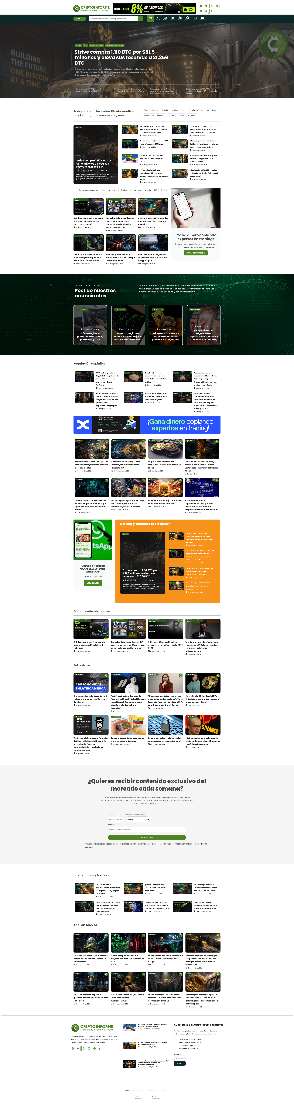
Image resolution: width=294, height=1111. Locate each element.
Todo (146, 110)
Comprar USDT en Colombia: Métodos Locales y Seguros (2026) (152, 158)
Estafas (124, 190)
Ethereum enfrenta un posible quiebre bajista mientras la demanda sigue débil (91, 998)
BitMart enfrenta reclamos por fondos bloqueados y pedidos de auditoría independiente (88, 257)
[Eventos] (180, 17)
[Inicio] (150, 17)
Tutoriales (192, 115)
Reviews (181, 115)
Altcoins (165, 110)
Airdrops (155, 110)
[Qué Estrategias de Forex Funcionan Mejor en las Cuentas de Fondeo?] (128, 325)
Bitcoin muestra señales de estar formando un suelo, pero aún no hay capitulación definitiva (164, 998)
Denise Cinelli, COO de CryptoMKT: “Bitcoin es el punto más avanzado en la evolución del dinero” (202, 699)
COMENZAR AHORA (196, 253)
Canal (158, 19)
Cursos (173, 19)
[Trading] (165, 17)
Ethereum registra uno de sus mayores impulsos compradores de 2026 (127, 958)
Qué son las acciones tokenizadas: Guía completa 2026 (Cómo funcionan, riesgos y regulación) (154, 1062)
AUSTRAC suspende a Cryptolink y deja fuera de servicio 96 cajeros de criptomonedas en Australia (107, 379)
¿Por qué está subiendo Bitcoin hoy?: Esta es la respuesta (155, 888)
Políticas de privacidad (138, 1098)
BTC (85, 45)
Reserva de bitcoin (96, 45)
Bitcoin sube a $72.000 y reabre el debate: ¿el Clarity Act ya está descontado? (203, 173)
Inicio (150, 19)
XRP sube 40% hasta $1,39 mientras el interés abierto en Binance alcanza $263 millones (202, 129)
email (110, 825)
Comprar (187, 19)
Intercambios (135, 190)
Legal (214, 110)
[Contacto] (195, 17)
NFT (155, 190)
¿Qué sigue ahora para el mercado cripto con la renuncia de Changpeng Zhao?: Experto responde (202, 741)
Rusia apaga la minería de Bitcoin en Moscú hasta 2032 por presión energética (121, 257)
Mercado (160, 115)
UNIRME (93, 583)
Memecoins (149, 115)
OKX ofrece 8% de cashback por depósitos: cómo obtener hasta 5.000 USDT (165, 645)
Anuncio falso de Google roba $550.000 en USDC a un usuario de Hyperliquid (152, 257)
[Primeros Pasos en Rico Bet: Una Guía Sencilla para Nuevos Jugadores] (166, 325)
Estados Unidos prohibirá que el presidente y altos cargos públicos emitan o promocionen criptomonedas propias (107, 399)
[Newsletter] (202, 17)
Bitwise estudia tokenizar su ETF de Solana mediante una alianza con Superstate (157, 905)
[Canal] (158, 17)
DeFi (103, 190)
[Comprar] (187, 17)
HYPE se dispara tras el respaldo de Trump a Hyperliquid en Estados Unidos (203, 158)
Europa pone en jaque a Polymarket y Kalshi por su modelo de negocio (156, 396)
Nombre (111, 814)
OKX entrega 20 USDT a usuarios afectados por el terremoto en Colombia (153, 221)
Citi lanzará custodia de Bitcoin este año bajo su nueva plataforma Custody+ (199, 571)
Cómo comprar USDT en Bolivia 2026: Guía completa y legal (153, 1043)
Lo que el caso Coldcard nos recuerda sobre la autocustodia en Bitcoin (164, 465)
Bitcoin (78, 45)
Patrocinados (82, 309)
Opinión (171, 115)
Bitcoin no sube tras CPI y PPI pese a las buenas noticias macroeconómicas (127, 998)
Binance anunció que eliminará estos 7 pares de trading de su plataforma (205, 905)
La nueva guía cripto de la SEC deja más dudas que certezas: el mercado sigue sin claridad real (127, 503)
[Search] (140, 18)
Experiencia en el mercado (136, 814)
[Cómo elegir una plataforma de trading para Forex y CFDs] (90, 325)
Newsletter (203, 19)
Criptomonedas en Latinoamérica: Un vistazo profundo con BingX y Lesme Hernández (91, 699)
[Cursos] (172, 17)
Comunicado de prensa (88, 190)
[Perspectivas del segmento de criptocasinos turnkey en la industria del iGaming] (203, 325)
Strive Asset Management (114, 45)
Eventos (180, 19)
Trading (165, 19)
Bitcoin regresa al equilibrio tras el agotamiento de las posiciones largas (198, 586)
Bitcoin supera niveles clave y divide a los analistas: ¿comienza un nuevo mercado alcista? (203, 144)
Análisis (175, 110)
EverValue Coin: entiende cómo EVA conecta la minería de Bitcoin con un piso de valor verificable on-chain (127, 645)
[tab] (93, 90)
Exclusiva (194, 110)
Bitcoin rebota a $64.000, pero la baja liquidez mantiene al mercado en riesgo (165, 958)
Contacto (195, 19)
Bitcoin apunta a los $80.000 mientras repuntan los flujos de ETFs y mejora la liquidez (153, 129)
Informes (205, 110)
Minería (148, 190)
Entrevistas (113, 190)
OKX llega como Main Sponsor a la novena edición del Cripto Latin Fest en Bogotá (88, 221)
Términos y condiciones (156, 1098)
